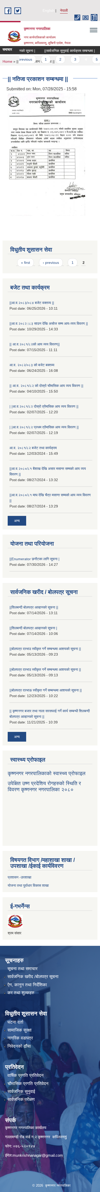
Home (7, 61)
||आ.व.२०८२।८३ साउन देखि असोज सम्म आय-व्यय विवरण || (48, 323)
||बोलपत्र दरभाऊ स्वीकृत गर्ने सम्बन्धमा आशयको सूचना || (45, 690)
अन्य (17, 521)
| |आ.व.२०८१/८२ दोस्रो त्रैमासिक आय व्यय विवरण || (43, 406)
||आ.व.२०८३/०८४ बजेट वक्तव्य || (31, 303)
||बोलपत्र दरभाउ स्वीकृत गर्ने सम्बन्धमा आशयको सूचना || (45, 649)
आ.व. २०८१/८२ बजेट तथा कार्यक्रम (33, 448)
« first (25, 263)
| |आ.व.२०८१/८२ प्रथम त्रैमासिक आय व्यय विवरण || (44, 427)
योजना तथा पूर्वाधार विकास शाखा (28, 885)
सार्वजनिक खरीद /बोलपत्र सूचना (32, 976)
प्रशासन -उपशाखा (19, 877)
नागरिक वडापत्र (20, 1038)
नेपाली (64, 10)
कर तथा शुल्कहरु (20, 992)
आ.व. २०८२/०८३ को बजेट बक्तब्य (31, 365)
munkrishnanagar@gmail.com (38, 1155)
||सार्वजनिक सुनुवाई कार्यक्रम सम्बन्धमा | (60, 51)
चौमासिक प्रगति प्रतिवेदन (27, 1083)
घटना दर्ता (15, 1022)
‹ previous (51, 263)
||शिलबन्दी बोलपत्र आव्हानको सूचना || (33, 607)
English (48, 10)
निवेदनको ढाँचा (19, 1046)
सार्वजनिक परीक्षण (21, 1099)
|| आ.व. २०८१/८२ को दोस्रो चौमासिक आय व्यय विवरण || (46, 386)
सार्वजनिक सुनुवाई (21, 1091)
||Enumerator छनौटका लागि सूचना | (34, 559)
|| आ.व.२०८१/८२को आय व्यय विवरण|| (34, 344)
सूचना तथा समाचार (22, 968)
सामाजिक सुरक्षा (19, 1030)
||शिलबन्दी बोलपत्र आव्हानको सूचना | (33, 628)
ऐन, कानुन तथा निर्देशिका (27, 984)
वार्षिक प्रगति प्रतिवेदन (25, 1075)
